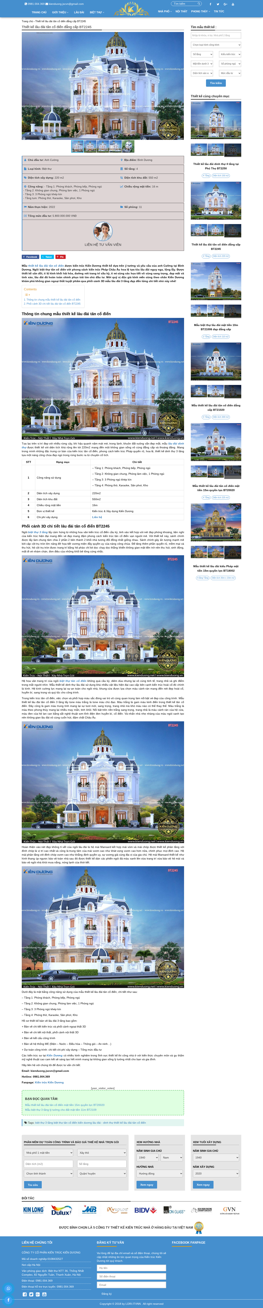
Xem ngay (146, 1184)
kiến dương (85, 1122)
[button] (180, 86)
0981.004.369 (36, 3)
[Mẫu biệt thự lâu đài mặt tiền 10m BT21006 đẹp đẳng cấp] (216, 311)
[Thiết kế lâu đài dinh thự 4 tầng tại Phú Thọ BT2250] (216, 150)
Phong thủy (200, 11)
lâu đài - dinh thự (103, 1122)
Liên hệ (97, 517)
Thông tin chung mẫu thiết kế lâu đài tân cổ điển (53, 299)
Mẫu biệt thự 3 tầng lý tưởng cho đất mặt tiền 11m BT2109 (60, 1109)
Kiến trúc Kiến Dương (49, 1082)
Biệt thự (96, 12)
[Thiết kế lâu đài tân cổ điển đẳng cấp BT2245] (216, 231)
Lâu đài (79, 12)
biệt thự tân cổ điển (65, 1122)
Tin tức (219, 11)
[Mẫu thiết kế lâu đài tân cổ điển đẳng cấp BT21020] (216, 391)
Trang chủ (39, 12)
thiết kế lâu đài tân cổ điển (46, 265)
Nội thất (181, 11)
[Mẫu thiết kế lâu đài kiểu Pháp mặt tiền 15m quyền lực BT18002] (216, 552)
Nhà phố (164, 11)
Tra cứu (33, 1184)
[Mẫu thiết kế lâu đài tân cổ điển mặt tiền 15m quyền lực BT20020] (216, 472)
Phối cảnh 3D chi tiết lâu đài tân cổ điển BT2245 (53, 303)
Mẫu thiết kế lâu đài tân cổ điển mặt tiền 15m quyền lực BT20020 (65, 1104)
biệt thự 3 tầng (44, 1122)
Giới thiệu (59, 12)
